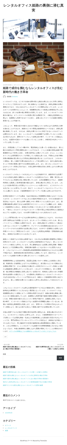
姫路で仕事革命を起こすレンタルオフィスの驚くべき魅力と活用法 (25, 372)
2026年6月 (8, 413)
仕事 (5, 337)
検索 (4, 354)
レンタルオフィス (24, 85)
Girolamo (15, 96)
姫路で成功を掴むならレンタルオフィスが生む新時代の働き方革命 (25, 375)
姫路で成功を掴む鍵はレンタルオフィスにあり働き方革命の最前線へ (26, 378)
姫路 (32, 85)
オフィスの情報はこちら (18, 331)
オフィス (16, 85)
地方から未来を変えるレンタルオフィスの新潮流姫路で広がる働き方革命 (27, 382)
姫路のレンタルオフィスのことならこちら (41, 331)
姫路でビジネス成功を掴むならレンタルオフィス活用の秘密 (23, 385)
